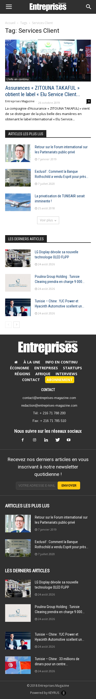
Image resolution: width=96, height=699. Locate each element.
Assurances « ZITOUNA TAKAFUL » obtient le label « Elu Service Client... (42, 91)
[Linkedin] (48, 441)
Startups (72, 367)
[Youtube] (70, 441)
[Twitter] (59, 441)
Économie (19, 367)
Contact (31, 379)
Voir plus (46, 220)
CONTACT (48, 390)
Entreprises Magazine (20, 101)
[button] (89, 7)
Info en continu (61, 362)
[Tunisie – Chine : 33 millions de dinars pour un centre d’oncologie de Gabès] (18, 665)
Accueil (10, 23)
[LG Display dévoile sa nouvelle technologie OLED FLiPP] (18, 258)
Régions (22, 373)
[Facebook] (25, 441)
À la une (32, 362)
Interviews (66, 373)
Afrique (42, 373)
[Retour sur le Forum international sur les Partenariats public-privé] (18, 153)
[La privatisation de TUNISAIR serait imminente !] (18, 202)
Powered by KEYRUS (45, 693)
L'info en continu (18, 79)
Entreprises (46, 367)
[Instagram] (37, 441)
